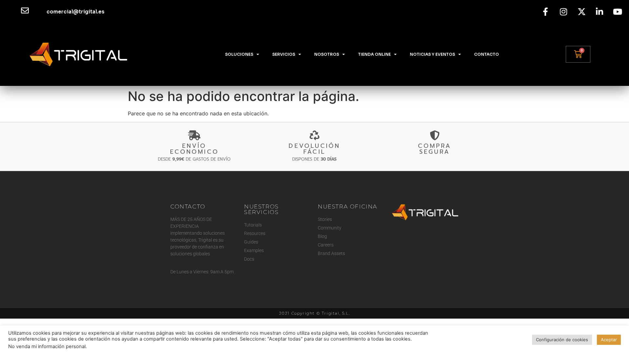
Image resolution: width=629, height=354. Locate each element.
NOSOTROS (326, 54)
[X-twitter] (581, 11)
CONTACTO (486, 54)
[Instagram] (563, 11)
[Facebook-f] (545, 11)
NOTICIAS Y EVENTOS (432, 54)
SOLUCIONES (239, 54)
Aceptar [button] (609, 339)
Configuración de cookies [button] (562, 339)
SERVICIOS (283, 54)
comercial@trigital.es (76, 12)
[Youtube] (617, 11)
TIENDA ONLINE (374, 54)
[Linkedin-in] (599, 11)
